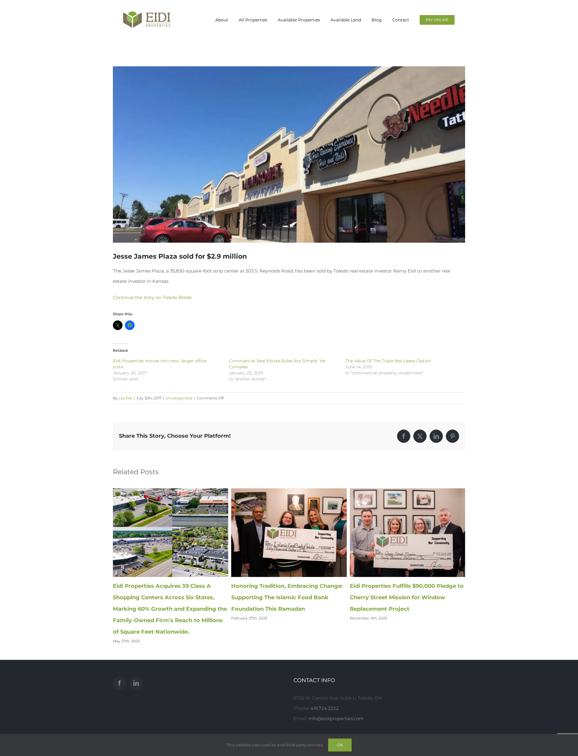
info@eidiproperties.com (336, 718)
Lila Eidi (125, 398)
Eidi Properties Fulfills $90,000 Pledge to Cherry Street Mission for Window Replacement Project (407, 597)
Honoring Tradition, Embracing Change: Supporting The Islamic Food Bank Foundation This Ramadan (287, 597)
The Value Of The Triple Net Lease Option (388, 361)
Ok (340, 744)
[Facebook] (119, 683)
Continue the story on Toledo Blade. (152, 297)
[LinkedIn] (136, 683)
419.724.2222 (324, 708)
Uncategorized (179, 398)
